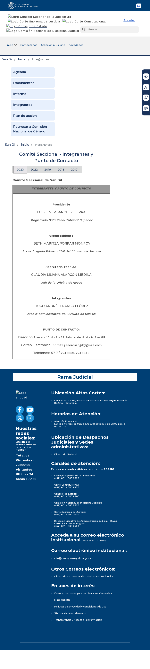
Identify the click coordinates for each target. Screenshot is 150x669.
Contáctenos (28, 45)
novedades (76, 45)
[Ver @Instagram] (30, 418)
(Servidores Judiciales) (94, 540)
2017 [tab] (74, 169)
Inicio (22, 59)
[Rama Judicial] (25, 5)
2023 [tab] (20, 169)
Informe (19, 94)
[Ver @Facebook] (20, 410)
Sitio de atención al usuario (70, 613)
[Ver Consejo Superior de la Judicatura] (39, 16)
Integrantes (22, 105)
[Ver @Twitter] (20, 418)
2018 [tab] (61, 169)
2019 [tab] (47, 169)
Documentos (23, 83)
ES (139, 6)
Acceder (129, 20)
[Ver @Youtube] (30, 410)
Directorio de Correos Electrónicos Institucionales (83, 576)
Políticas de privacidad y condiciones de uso (80, 606)
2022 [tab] (34, 169)
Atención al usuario (53, 45)
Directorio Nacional (65, 454)
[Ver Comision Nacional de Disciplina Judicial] (42, 31)
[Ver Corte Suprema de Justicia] (33, 21)
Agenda (19, 72)
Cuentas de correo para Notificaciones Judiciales (83, 593)
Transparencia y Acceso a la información (78, 619)
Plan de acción (25, 116)
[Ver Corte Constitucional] (84, 21)
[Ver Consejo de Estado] (26, 26)
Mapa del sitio (62, 599)
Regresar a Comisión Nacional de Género (30, 129)
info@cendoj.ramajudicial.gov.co (73, 558)
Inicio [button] (9, 45)
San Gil (7, 59)
